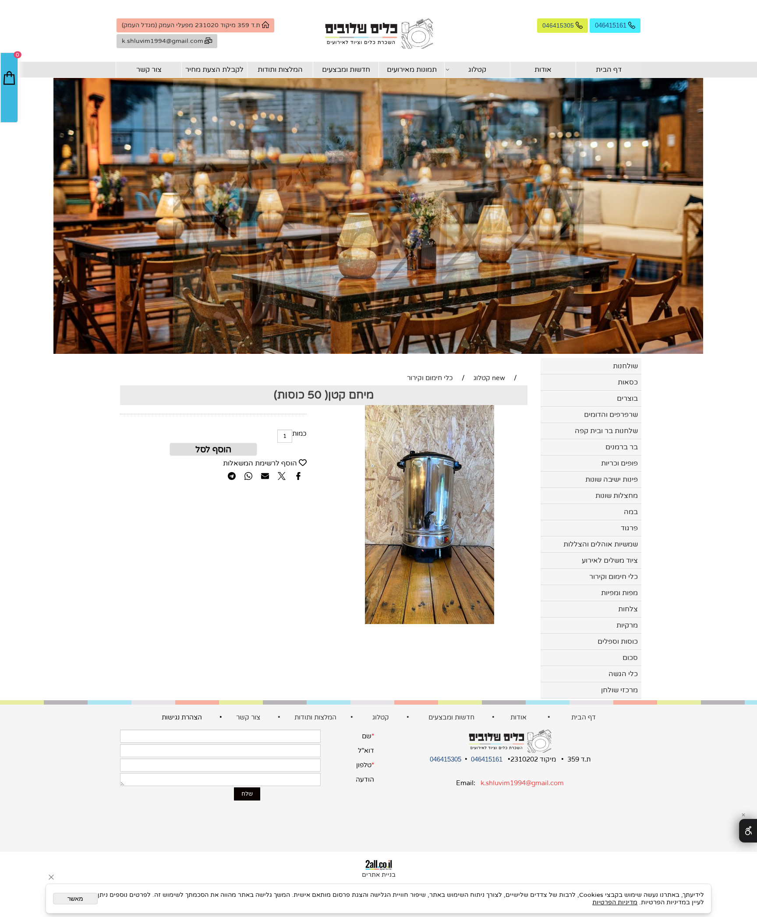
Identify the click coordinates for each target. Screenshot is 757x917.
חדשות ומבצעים (346, 69)
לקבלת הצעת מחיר (214, 69)
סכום (630, 657)
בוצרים (627, 398)
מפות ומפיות (619, 593)
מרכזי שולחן (619, 690)
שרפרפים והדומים (611, 414)
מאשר (75, 898)
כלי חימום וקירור (613, 576)
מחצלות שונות (616, 495)
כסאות (628, 382)
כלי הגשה (623, 674)
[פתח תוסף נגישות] (748, 831)
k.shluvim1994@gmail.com (522, 783)
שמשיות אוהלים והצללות (600, 544)
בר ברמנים (621, 447)
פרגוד (629, 528)
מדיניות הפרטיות (614, 902)
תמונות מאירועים (412, 69)
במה (631, 512)
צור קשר (149, 69)
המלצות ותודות (280, 69)
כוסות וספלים (618, 641)
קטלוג (477, 69)
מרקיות (627, 625)
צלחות (628, 609)
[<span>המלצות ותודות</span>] (235, 717)
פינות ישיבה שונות (611, 479)
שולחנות (625, 366)
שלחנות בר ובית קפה (606, 431)
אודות (543, 69)
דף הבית (609, 69)
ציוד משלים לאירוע (610, 560)
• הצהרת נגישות (198, 717)
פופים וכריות (619, 463)
